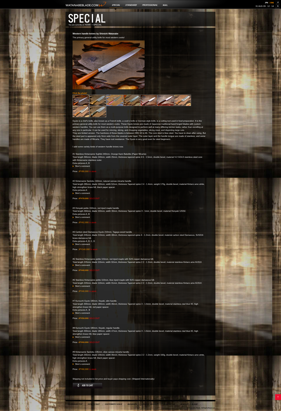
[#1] (81, 100)
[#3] (114, 100)
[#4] (131, 100)
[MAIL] (165, 4)
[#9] (98, 111)
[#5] (148, 100)
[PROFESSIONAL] (149, 4)
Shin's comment (82, 166)
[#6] (165, 100)
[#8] (81, 111)
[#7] (182, 100)
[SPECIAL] (116, 4)
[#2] (97, 100)
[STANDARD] (131, 4)
